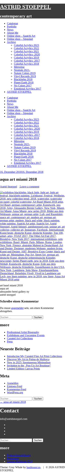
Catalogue (12, 23)
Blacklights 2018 (23, 79)
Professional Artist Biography (23, 332)
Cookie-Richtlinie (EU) (20, 461)
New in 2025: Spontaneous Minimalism (28, 362)
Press (10, 341)
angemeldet (17, 308)
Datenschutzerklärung (19, 455)
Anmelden (12, 383)
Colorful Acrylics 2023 (26, 45)
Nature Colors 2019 (25, 73)
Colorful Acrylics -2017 (27, 60)
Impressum (13, 458)
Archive (11, 42)
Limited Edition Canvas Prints (23, 368)
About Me (12, 32)
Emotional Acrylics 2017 (27, 88)
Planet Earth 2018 (23, 82)
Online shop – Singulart (20, 38)
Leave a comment (29, 186)
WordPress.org (15, 392)
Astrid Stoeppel (8, 186)
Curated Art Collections (20, 338)
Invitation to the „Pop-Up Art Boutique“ (29, 365)
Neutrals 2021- (22, 70)
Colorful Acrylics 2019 (26, 57)
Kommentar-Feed (16, 389)
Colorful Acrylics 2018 (26, 63)
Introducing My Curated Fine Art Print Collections (34, 356)
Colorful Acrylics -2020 (27, 54)
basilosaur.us (33, 467)
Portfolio (11, 26)
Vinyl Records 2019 (25, 76)
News (10, 29)
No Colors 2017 (23, 85)
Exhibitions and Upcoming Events (26, 335)
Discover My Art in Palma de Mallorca (28, 359)
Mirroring (19, 66)
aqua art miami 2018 (13, 402)
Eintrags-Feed (14, 386)
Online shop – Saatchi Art (21, 35)
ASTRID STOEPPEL (25, 7)
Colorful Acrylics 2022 (26, 48)
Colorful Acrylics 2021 (26, 51)
